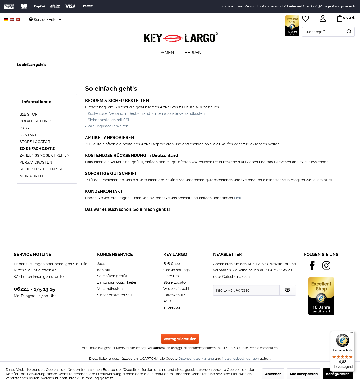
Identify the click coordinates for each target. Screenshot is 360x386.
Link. (238, 198)
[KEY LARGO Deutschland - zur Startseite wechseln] (181, 37)
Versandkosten (36, 162)
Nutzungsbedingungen (240, 358)
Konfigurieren (337, 374)
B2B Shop (28, 114)
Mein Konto (31, 176)
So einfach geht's (37, 148)
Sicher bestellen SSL (41, 169)
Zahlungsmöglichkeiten (45, 155)
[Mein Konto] (323, 19)
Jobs (24, 128)
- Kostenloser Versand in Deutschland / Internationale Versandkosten (145, 113)
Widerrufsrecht (176, 289)
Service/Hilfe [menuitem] (45, 19)
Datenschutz (174, 295)
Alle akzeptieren (304, 374)
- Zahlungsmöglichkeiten (106, 126)
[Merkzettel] (306, 19)
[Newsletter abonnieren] (287, 290)
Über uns (171, 276)
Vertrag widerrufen (180, 339)
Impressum (173, 307)
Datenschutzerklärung (196, 358)
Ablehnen (273, 374)
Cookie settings (36, 121)
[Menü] (351, 334)
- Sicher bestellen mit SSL (107, 120)
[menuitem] (328, 32)
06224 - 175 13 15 (34, 289)
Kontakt (28, 135)
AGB (167, 301)
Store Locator (35, 142)
